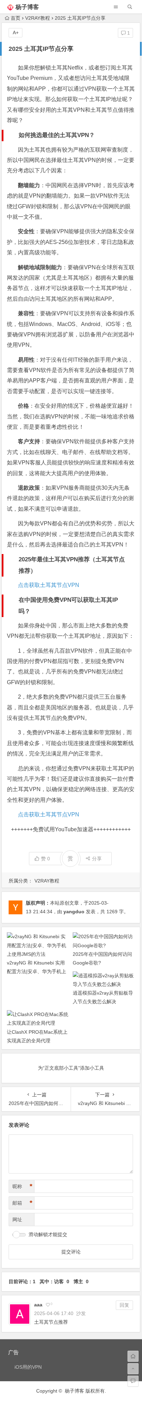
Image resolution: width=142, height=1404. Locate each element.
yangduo (73, 911)
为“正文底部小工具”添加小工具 (71, 1068)
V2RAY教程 (37, 18)
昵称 (22, 1186)
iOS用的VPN (28, 1367)
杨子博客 (27, 7)
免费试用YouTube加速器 (63, 829)
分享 (97, 858)
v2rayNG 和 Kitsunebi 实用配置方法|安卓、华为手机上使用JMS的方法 (36, 971)
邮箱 (22, 1203)
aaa (38, 1304)
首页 (15, 18)
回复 (124, 1305)
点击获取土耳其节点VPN (48, 585)
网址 (17, 1219)
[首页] (133, 1356)
